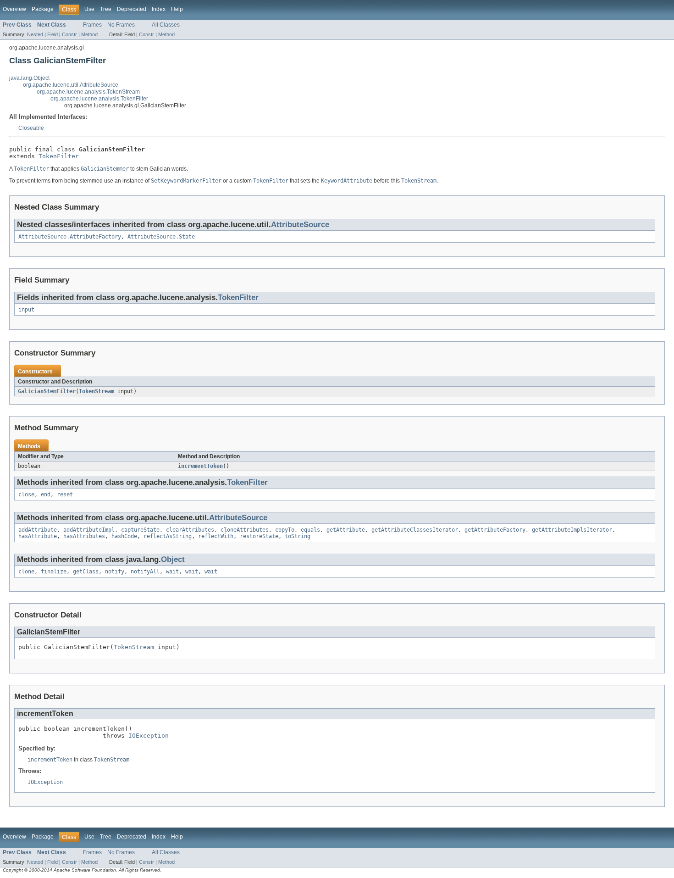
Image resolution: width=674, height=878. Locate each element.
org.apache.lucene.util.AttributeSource (70, 85)
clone (26, 571)
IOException (148, 735)
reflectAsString (168, 536)
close (26, 494)
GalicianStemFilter (47, 391)
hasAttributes (84, 536)
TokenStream (96, 391)
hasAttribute (37, 536)
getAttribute (345, 530)
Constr (69, 34)
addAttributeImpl (89, 530)
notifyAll (145, 571)
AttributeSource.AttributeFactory (69, 236)
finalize (53, 571)
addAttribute (37, 530)
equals (310, 530)
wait (172, 571)
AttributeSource (300, 224)
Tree (105, 9)
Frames (92, 25)
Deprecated (131, 9)
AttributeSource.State (161, 236)
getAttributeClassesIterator (414, 530)
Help (177, 9)
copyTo (284, 530)
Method (89, 34)
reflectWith (215, 536)
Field (52, 34)
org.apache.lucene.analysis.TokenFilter (99, 98)
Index (159, 9)
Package (43, 9)
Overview (14, 9)
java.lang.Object (29, 78)
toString (297, 536)
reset (65, 494)
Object (173, 559)
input (26, 309)
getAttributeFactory (494, 530)
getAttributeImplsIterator (572, 530)
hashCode (124, 536)
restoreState (259, 536)
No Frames (121, 25)
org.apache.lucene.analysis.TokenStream (88, 92)
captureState (140, 530)
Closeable (31, 128)
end (45, 494)
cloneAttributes (245, 530)
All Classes (166, 25)
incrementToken (200, 466)
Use (89, 9)
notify (114, 571)
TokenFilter (59, 156)
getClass (86, 571)
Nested (35, 34)
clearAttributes (190, 530)
